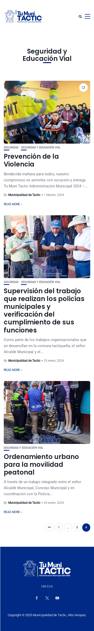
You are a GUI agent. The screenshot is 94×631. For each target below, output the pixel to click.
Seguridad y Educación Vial (41, 147)
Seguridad (11, 147)
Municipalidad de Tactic (24, 195)
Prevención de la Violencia (31, 160)
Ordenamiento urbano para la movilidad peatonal (41, 464)
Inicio (47, 586)
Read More (12, 204)
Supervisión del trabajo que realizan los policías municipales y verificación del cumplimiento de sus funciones (44, 310)
